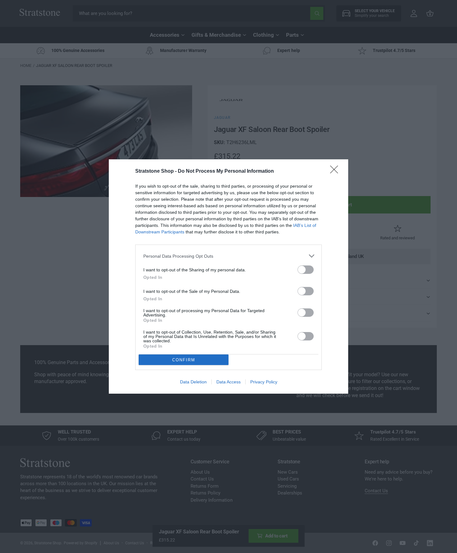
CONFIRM (183, 360)
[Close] (336, 171)
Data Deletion (193, 381)
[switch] (306, 269)
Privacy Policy (263, 381)
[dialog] (228, 276)
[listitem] (228, 256)
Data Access (228, 381)
